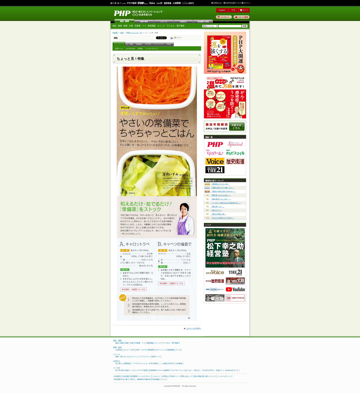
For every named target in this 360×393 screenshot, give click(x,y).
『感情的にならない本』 (220, 184)
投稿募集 (139, 44)
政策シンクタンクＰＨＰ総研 (136, 370)
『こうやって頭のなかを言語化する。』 (226, 203)
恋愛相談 (127, 363)
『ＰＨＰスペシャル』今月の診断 (144, 363)
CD (133, 350)
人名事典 (178, 363)
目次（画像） (130, 44)
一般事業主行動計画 (143, 379)
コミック (161, 26)
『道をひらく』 (216, 210)
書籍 (120, 26)
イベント (135, 357)
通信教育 (151, 350)
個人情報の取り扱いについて (205, 376)
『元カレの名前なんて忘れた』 (222, 218)
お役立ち (183, 21)
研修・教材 (144, 21)
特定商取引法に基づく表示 (124, 379)
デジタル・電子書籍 (175, 26)
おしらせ (127, 357)
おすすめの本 (130, 48)
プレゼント (224, 17)
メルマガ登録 (241, 17)
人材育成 (118, 350)
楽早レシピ (119, 48)
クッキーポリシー (224, 376)
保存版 (140, 48)
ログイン (246, 3)
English (222, 10)
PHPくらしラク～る (134, 33)
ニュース (164, 21)
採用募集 (133, 376)
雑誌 (124, 21)
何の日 (171, 363)
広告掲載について (159, 379)
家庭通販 (152, 26)
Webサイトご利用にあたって (181, 376)
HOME (115, 33)
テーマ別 (116, 368)
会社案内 (203, 21)
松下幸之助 (119, 370)
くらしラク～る (119, 44)
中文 (233, 10)
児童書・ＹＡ (140, 26)
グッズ (178, 350)
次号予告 (148, 44)
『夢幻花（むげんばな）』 (221, 195)
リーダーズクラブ (151, 48)
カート (245, 10)
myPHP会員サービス (233, 3)
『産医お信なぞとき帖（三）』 (222, 188)
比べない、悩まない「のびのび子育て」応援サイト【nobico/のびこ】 (212, 370)
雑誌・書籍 (117, 341)
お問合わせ (217, 3)
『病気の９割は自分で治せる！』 (223, 191)
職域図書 (170, 350)
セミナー (127, 350)
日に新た (118, 363)
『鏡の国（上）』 (217, 207)
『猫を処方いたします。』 (221, 199)
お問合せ (165, 376)
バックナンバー (159, 44)
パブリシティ (145, 357)
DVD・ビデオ (141, 350)
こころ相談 (163, 363)
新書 (125, 26)
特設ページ (156, 357)
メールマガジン (145, 376)
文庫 (131, 26)
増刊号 (169, 44)
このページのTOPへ (193, 328)
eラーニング (161, 350)
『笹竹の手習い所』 (218, 214)
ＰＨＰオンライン (177, 370)
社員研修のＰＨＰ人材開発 (159, 370)
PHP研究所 (138, 13)
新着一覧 (118, 357)
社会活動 (125, 376)
